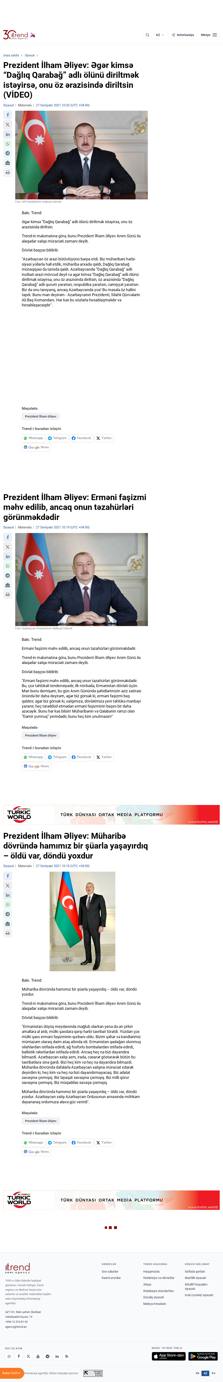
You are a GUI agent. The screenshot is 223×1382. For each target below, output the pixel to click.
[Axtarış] (147, 35)
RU (213, 1373)
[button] (7, 115)
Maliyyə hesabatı (154, 1304)
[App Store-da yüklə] (169, 1356)
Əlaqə (147, 1284)
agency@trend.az (16, 1326)
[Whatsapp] (9, 1356)
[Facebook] (19, 1356)
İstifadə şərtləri (195, 1271)
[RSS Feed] (67, 1356)
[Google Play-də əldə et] (203, 1356)
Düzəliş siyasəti (153, 1297)
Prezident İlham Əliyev (40, 416)
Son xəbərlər (110, 1271)
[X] (28, 1356)
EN (197, 1373)
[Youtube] (38, 1356)
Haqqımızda (151, 1271)
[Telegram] (47, 1356)
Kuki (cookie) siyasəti (199, 1295)
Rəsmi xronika (111, 1278)
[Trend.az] (19, 35)
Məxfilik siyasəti (195, 1278)
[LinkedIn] (57, 1356)
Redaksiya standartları (158, 1291)
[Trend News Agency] (17, 1268)
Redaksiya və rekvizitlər (158, 1278)
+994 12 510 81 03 (16, 1321)
